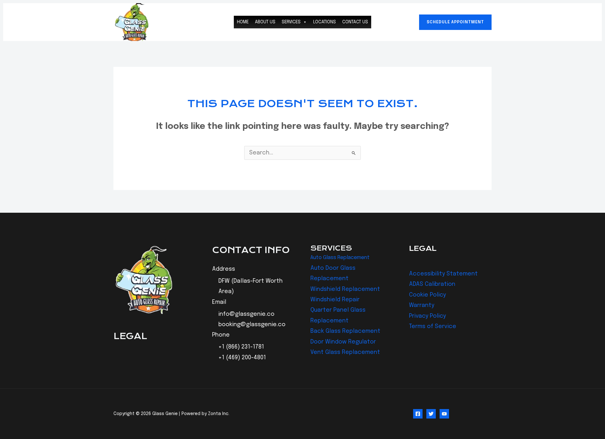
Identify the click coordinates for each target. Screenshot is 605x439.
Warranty (421, 305)
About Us (265, 22)
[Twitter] (431, 414)
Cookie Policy (427, 295)
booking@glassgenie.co (251, 324)
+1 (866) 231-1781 (241, 347)
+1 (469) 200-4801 (242, 358)
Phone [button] (221, 335)
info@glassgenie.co (246, 314)
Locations (324, 22)
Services (291, 22)
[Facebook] (418, 414)
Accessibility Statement (443, 274)
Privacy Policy (427, 316)
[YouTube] (444, 414)
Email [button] (219, 302)
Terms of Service (432, 326)
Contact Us (355, 22)
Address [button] (223, 269)
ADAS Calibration (432, 284)
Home (243, 22)
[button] (455, 22)
